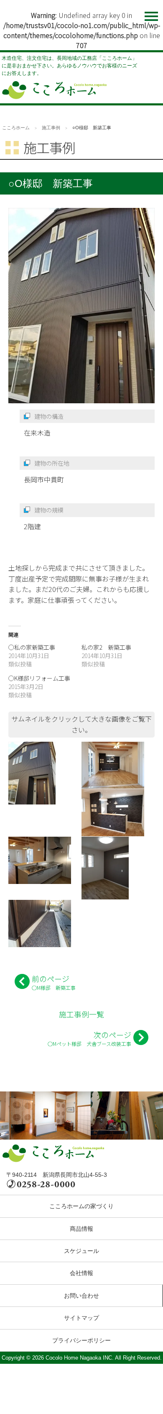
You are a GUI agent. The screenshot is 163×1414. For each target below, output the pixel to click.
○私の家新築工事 (31, 647)
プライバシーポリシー (81, 1340)
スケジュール (81, 1250)
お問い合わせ (81, 1295)
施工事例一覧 (81, 1014)
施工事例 (51, 127)
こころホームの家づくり (81, 1206)
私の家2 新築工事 (106, 647)
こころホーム (16, 127)
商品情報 (81, 1228)
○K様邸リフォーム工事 (39, 678)
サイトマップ (81, 1317)
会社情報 (81, 1273)
